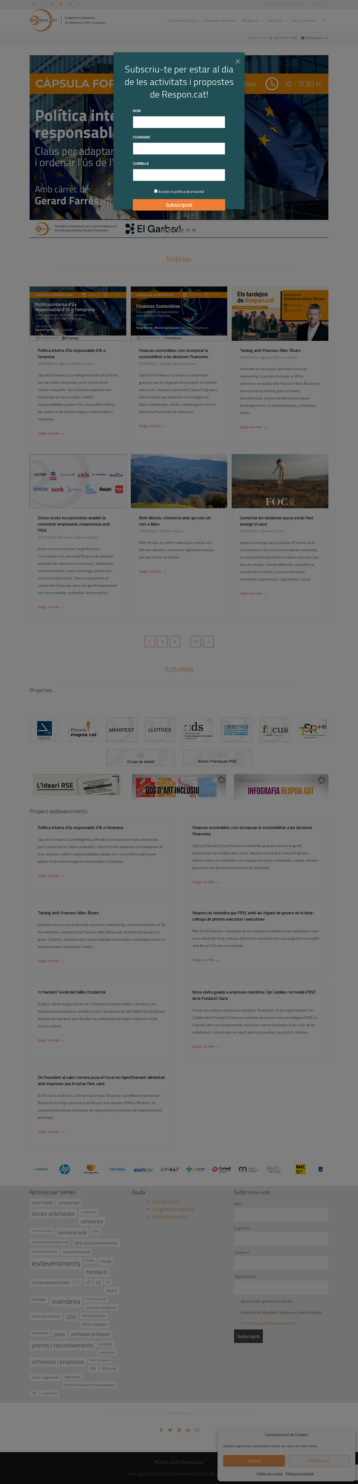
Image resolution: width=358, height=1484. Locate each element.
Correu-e (141, 163)
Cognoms (141, 137)
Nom (137, 110)
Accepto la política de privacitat (181, 191)
